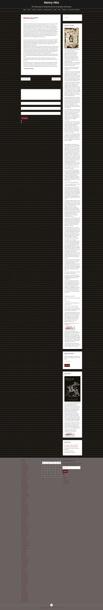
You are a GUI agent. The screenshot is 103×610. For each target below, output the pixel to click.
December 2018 (26, 543)
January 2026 (25, 465)
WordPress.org (66, 483)
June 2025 (25, 472)
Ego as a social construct (74, 9)
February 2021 (25, 512)
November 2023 (26, 487)
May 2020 (24, 522)
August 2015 (25, 601)
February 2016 (25, 592)
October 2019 (25, 533)
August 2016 (25, 583)
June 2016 (25, 586)
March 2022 (25, 503)
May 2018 (24, 552)
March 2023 (25, 492)
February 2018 (25, 557)
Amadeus (56, 607)
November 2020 (26, 513)
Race (59, 9)
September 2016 (26, 581)
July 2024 (24, 480)
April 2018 (24, 554)
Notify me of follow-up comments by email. (30, 120)
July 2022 (24, 498)
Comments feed (66, 481)
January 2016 (25, 593)
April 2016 (24, 589)
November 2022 (26, 495)
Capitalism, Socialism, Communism (72, 445)
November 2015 (26, 596)
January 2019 (25, 542)
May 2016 (24, 587)
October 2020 (25, 515)
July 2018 (24, 549)
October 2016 (25, 580)
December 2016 (26, 577)
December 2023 (26, 486)
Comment (23, 88)
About (28, 9)
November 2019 (26, 531)
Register (65, 477)
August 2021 (25, 509)
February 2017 (25, 574)
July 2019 (24, 536)
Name (22, 100)
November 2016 (26, 578)
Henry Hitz (51, 2)
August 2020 (25, 518)
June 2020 (25, 521)
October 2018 (25, 546)
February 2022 (25, 504)
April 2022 (24, 501)
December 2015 (26, 595)
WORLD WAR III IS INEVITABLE (71, 446)
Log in (65, 478)
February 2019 (25, 540)
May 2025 (24, 474)
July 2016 (24, 584)
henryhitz (31, 20)
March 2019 (25, 539)
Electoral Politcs (48, 9)
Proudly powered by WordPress (45, 607)
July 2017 (24, 566)
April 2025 (24, 475)
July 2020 (24, 519)
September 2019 (26, 534)
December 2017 (26, 560)
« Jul (43, 479)
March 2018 (25, 555)
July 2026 (24, 463)
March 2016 (25, 590)
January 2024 (25, 484)
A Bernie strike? (56, 78)
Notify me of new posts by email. (28, 122)
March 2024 (25, 483)
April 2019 (24, 537)
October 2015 (25, 598)
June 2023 (25, 489)
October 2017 (25, 563)
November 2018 (26, 545)
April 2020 (24, 524)
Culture (34, 9)
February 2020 (25, 527)
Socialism (64, 9)
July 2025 (24, 471)
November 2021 (26, 507)
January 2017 (25, 575)
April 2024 (24, 481)
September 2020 (26, 516)
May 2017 (24, 569)
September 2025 (26, 469)
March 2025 (25, 477)
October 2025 (25, 468)
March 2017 (25, 572)
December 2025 (26, 466)
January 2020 (25, 528)
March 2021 (25, 510)
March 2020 (25, 525)
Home (24, 9)
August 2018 (25, 548)
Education (39, 9)
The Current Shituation (69, 450)
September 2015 (26, 599)
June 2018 (25, 551)
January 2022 (25, 506)
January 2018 (25, 558)
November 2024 (26, 478)
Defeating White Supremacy (70, 452)
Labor (55, 9)
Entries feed (66, 480)
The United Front (26, 78)
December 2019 (26, 530)
